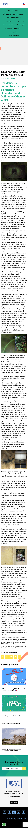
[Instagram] (4, 812)
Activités (19, 21)
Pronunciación (14, 36)
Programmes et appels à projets (14, 25)
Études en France (13, 18)
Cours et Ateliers (13, 10)
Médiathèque (8, 21)
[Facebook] (9, 812)
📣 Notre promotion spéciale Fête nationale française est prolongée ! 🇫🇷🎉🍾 (13, 689)
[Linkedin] (23, 812)
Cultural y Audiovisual (12, 28)
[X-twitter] (14, 812)
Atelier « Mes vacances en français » (11, 723)
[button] (2, 657)
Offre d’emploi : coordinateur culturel (12, 715)
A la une (14, 78)
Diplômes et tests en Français (13, 14)
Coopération (13, 32)
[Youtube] (18, 812)
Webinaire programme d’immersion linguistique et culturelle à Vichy (11, 749)
